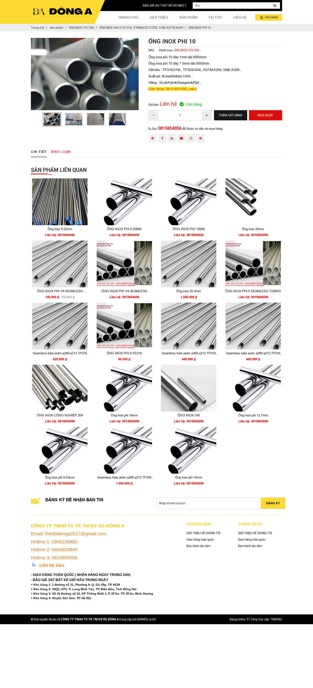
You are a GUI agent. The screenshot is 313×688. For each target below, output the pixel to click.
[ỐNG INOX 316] (189, 388)
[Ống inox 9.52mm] (60, 201)
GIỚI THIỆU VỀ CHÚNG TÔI (203, 533)
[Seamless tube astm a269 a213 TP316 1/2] (60, 326)
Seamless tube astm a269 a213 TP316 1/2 (60, 353)
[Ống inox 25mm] (253, 201)
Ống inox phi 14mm (188, 477)
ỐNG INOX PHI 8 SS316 (124, 353)
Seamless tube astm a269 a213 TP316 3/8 (189, 353)
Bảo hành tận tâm (199, 546)
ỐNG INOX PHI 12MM (189, 229)
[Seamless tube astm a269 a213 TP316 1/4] (253, 326)
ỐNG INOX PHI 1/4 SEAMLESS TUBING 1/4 (124, 291)
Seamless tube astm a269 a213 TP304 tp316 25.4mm (124, 478)
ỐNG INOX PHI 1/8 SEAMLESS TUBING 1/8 (60, 291)
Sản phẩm (188, 17)
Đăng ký (273, 503)
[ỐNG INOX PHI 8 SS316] (124, 326)
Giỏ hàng (271, 17)
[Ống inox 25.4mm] (189, 264)
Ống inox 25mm (253, 229)
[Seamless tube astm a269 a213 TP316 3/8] (189, 326)
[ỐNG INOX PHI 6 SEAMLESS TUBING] (253, 264)
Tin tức (215, 17)
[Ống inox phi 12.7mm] (253, 388)
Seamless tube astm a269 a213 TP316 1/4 (253, 353)
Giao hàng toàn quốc (200, 539)
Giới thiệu (159, 17)
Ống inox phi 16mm (124, 415)
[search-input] (236, 5)
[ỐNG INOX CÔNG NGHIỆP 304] (60, 388)
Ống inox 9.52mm (59, 229)
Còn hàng (194, 104)
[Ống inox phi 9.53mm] (60, 450)
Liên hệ (240, 17)
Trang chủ (128, 17)
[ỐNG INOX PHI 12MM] (189, 201)
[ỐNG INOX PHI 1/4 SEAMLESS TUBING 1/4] (124, 264)
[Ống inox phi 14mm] (189, 450)
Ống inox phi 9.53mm (60, 477)
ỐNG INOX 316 (189, 415)
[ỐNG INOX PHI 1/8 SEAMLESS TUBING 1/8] (60, 264)
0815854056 (169, 128)
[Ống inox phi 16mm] (124, 388)
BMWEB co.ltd (146, 619)
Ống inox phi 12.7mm (253, 415)
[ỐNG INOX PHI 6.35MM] (124, 201)
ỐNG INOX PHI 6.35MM (124, 229)
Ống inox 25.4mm (188, 291)
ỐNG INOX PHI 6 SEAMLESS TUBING (253, 291)
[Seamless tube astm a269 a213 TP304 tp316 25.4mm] (124, 450)
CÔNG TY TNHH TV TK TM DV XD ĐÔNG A (90, 619)
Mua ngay (60, 234)
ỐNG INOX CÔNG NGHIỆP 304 (60, 415)
